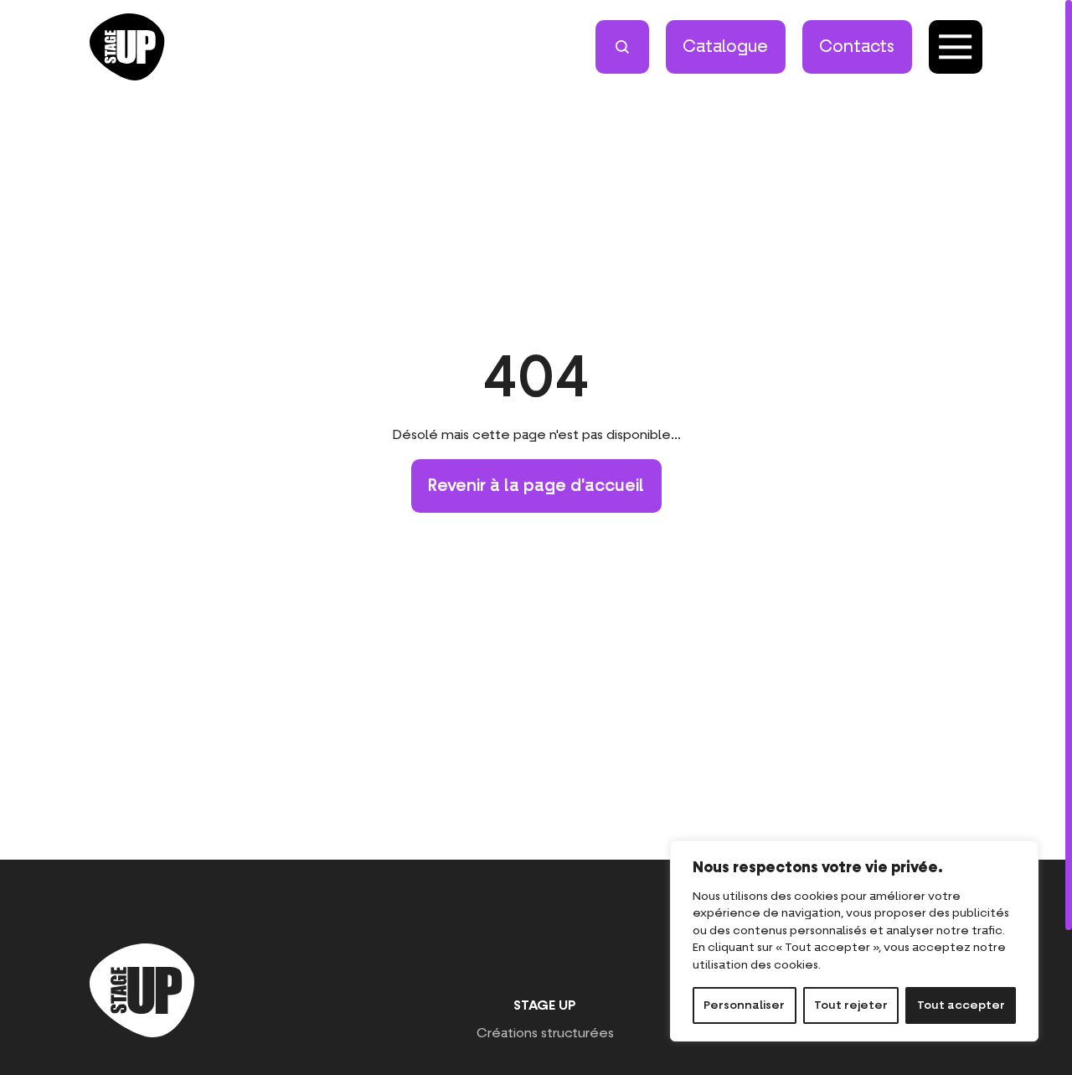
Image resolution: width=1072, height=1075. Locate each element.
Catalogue (725, 47)
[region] (854, 940)
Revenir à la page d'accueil (536, 486)
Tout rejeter (851, 1005)
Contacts (856, 47)
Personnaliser (744, 1005)
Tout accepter (961, 1005)
